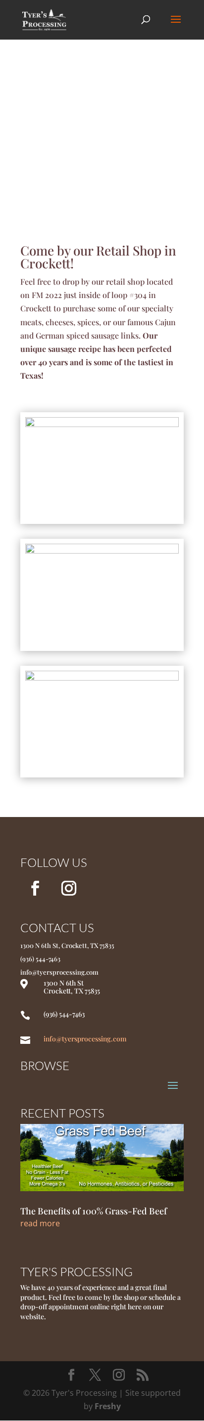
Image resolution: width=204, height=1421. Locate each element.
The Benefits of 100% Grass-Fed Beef (93, 1211)
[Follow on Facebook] (35, 888)
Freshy (108, 1406)
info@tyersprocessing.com (85, 1038)
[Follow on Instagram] (69, 888)
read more (40, 1223)
